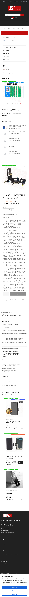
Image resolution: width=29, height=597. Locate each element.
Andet (4, 62)
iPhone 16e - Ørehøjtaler (14, 138)
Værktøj (7, 69)
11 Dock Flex (6, 315)
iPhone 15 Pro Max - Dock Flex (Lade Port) (17, 131)
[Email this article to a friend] (23, 300)
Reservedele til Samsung (10, 47)
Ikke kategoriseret (9, 73)
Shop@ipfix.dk (6, 530)
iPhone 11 (16, 28)
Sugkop (5, 356)
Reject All (14, 594)
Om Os (3, 544)
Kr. (9, 201)
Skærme (7, 66)
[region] (14, 585)
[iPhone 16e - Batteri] (5, 156)
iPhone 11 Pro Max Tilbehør (11, 490)
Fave (4, 207)
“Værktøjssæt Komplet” (8, 361)
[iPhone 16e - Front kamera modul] (5, 149)
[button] (25, 167)
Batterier (7, 53)
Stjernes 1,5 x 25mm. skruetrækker (11, 354)
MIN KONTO (4, 1)
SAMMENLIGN (16, 1)
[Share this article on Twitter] (13, 300)
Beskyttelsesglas (6, 56)
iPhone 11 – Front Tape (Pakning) (9, 365)
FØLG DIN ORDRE (23, 1)
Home (2, 28)
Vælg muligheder (22, 429)
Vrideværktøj (6, 358)
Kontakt (3, 546)
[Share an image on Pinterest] (18, 300)
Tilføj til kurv (18, 294)
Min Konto (4, 563)
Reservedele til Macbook (8, 44)
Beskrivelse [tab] (4, 318)
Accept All (14, 587)
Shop (3, 548)
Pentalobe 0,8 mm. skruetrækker (10, 351)
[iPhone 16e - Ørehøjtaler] (5, 143)
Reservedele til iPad (9, 40)
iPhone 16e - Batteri (13, 151)
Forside (3, 542)
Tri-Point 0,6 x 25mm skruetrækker (11, 353)
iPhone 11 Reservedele (10, 314)
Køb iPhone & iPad (7, 50)
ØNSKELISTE (10, 1)
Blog (3, 550)
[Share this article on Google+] (15, 300)
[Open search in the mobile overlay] (14, 15)
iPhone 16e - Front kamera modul (16, 145)
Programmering (5, 107)
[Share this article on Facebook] (10, 300)
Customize (14, 590)
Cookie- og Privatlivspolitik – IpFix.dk (10, 554)
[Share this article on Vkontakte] (20, 300)
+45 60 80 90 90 (17, 2)
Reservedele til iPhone (8, 28)
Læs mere (20, 463)
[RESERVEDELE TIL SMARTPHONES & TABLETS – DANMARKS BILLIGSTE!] (14, 10)
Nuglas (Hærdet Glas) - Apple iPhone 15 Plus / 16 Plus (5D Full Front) (17, 126)
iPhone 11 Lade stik (18, 315)
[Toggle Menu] (27, 23)
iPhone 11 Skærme (9, 419)
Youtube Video (5, 376)
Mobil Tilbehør (8, 59)
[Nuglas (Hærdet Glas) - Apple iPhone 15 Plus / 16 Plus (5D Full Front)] (5, 129)
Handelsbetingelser (6, 552)
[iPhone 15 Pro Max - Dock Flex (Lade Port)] (5, 136)
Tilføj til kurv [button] (23, 115)
